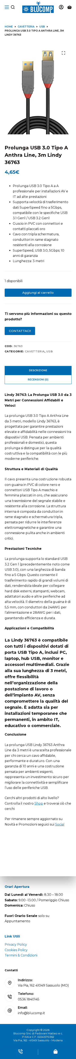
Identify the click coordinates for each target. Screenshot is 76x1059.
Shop (38, 803)
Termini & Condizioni (21, 955)
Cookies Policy (16, 950)
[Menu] (7, 7)
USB (49, 351)
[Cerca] (13, 7)
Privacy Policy (16, 944)
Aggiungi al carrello (38, 293)
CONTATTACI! (20, 331)
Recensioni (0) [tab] (38, 379)
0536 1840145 (28, 999)
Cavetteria (35, 351)
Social (59, 824)
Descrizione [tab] (38, 370)
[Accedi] (61, 7)
